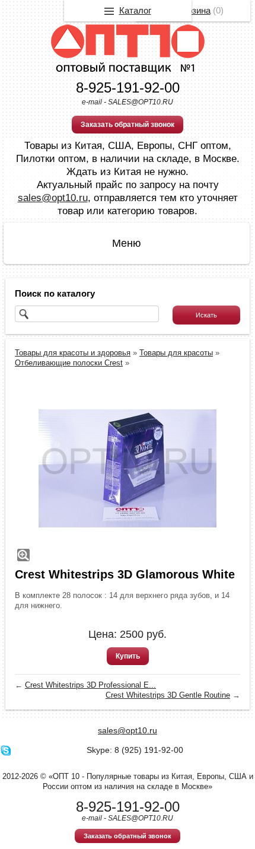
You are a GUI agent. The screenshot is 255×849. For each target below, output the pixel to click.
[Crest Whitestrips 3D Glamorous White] (127, 469)
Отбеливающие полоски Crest (69, 362)
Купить (128, 656)
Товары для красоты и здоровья (72, 352)
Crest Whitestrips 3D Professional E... (90, 685)
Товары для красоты (176, 352)
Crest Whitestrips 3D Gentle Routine (168, 695)
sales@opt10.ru (53, 197)
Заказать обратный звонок (127, 124)
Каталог (135, 10)
